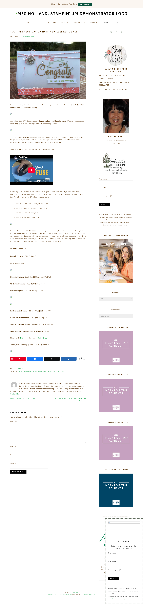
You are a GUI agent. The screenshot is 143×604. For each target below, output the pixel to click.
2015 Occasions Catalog (26, 371)
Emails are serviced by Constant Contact (115, 225)
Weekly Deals (61, 371)
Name (13, 446)
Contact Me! (14, 394)
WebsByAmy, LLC (89, 594)
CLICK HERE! (85, 4)
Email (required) (105, 196)
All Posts (21, 369)
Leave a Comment (28, 36)
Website (13, 463)
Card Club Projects (40, 371)
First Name (103, 179)
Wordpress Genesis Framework (60, 594)
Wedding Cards (51, 371)
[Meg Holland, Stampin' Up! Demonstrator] (71, 13)
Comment (14, 421)
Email (13, 455)
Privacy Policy (74, 592)
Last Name (103, 187)
